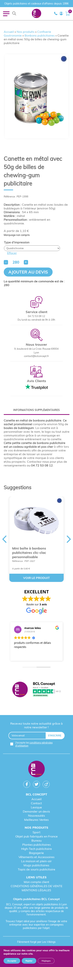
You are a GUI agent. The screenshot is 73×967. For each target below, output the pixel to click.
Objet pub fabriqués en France (36, 836)
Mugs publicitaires (36, 865)
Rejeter (29, 960)
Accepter (11, 960)
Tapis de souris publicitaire (36, 869)
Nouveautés (36, 815)
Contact (36, 803)
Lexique (36, 807)
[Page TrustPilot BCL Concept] (36, 690)
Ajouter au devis (28, 272)
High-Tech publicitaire (36, 849)
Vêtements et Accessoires (36, 857)
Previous (4, 539)
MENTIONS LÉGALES (36, 890)
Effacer (12, 253)
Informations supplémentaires (36, 410)
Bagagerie (36, 853)
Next (69, 539)
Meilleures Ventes (36, 820)
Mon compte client (36, 882)
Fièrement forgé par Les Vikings (36, 942)
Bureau (36, 840)
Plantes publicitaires (36, 844)
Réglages (46, 960)
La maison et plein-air (36, 861)
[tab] (36, 410)
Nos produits (25, 32)
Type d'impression (16, 242)
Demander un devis (36, 811)
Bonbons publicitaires (40, 35)
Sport (36, 832)
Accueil (9, 32)
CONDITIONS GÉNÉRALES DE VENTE (36, 886)
